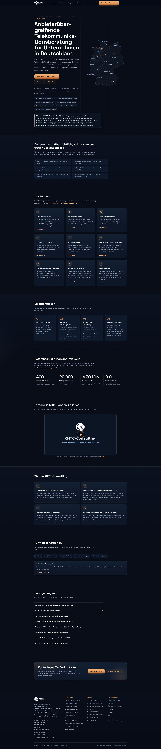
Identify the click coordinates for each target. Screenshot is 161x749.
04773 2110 (37, 727)
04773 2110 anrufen (114, 671)
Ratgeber (70, 3)
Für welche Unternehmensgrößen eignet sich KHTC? (52, 638)
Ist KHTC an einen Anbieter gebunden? (47, 610)
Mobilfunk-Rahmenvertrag (94, 703)
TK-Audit (37, 737)
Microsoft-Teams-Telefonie (95, 714)
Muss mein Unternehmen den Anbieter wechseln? (51, 616)
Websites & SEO (70, 729)
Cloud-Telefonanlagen (71, 709)
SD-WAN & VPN (91, 720)
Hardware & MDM (70, 715)
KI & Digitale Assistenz (71, 726)
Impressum (57, 745)
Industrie (38, 556)
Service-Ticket (50, 737)
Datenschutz (64, 745)
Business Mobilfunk (71, 703)
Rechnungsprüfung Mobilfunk (95, 706)
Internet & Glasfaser (71, 706)
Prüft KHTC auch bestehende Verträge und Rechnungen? (54, 621)
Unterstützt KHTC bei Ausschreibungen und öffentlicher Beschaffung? (58, 627)
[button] (80, 434)
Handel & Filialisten (65, 556)
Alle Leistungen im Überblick (73, 700)
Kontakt (94, 3)
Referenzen (79, 3)
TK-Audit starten (95, 671)
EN (126, 3)
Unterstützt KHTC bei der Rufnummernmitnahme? (51, 643)
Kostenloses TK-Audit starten (45, 76)
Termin (43, 737)
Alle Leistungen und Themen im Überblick (62, 203)
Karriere (110, 718)
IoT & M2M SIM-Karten (71, 712)
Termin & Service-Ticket (115, 721)
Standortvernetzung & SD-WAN (74, 723)
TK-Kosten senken (92, 700)
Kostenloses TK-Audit (108, 3)
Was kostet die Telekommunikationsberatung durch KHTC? (54, 605)
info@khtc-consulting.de (41, 729)
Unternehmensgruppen (81, 556)
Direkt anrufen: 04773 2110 (45, 82)
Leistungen (54, 3)
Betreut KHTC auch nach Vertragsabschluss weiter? (52, 632)
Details (102, 456)
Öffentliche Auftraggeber (99, 556)
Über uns (87, 3)
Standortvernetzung (92, 717)
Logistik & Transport (50, 556)
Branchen (63, 3)
